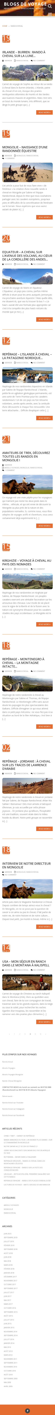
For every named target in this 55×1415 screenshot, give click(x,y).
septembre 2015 (10, 1312)
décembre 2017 (10, 1276)
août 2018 (8, 1253)
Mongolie (21, 155)
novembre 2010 (10, 1367)
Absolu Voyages (11, 467)
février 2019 (9, 1245)
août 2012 (8, 1351)
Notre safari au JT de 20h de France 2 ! (21, 1146)
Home (4, 26)
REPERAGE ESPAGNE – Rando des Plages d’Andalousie (27, 1180)
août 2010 (8, 1374)
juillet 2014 (9, 1339)
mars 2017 (8, 1304)
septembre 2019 (10, 1237)
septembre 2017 (10, 1288)
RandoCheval (22, 60)
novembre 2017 (10, 1280)
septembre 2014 (10, 1335)
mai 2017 (7, 1300)
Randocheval (7, 1062)
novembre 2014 (10, 1331)
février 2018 (9, 1269)
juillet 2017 (9, 1292)
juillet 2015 (9, 1320)
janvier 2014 (9, 1343)
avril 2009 (8, 1386)
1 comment (10, 158)
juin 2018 (7, 1257)
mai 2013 (7, 1347)
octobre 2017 (10, 1284)
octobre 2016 (10, 1308)
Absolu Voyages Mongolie (12, 1074)
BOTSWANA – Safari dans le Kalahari (20, 1157)
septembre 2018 (10, 1249)
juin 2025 (7, 1233)
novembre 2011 (10, 1359)
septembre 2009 (10, 1378)
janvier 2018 (9, 1273)
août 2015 (8, 1316)
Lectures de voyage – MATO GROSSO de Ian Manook (27, 1184)
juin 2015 (7, 1323)
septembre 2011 (10, 1363)
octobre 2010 (10, 1371)
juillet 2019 (9, 1241)
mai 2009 (7, 1382)
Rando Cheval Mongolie (12, 1081)
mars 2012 (8, 1355)
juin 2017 (7, 1296)
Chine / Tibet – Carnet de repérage (19, 1136)
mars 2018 (8, 1265)
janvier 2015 (9, 1327)
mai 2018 (7, 1261)
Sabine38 (8, 60)
